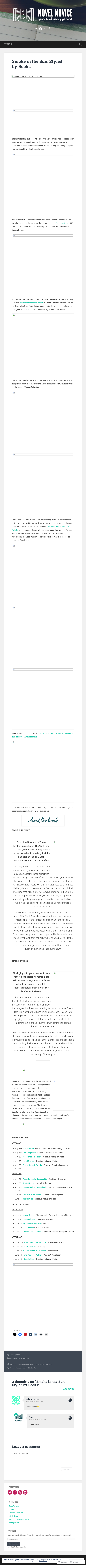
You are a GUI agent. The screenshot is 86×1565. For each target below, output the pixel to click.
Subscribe (11, 1531)
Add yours (68, 1389)
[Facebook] (40, 29)
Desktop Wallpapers (16, 1513)
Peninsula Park (62, 223)
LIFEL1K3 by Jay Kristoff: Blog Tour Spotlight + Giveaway (31, 1364)
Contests (12, 1509)
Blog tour (13, 1358)
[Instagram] (36, 29)
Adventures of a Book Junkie (35, 1179)
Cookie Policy (43, 1561)
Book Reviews (14, 1506)
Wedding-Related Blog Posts (19, 1519)
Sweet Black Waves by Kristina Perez (24, 1368)
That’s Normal (29, 1183)
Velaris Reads (28, 1148)
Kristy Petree (32, 1399)
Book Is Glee (28, 1199)
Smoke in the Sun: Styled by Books (37, 63)
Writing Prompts (14, 1523)
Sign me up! (13, 1544)
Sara (31, 1417)
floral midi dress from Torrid (31, 303)
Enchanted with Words (32, 1165)
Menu (9, 44)
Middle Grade (13, 1516)
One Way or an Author (32, 1195)
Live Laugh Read (29, 1153)
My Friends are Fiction (32, 1157)
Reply (70, 1400)
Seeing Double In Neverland (34, 1187)
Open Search (80, 44)
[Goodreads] (45, 29)
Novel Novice (28, 1161)
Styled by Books (24, 1358)
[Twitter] (50, 29)
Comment (66, 1469)
